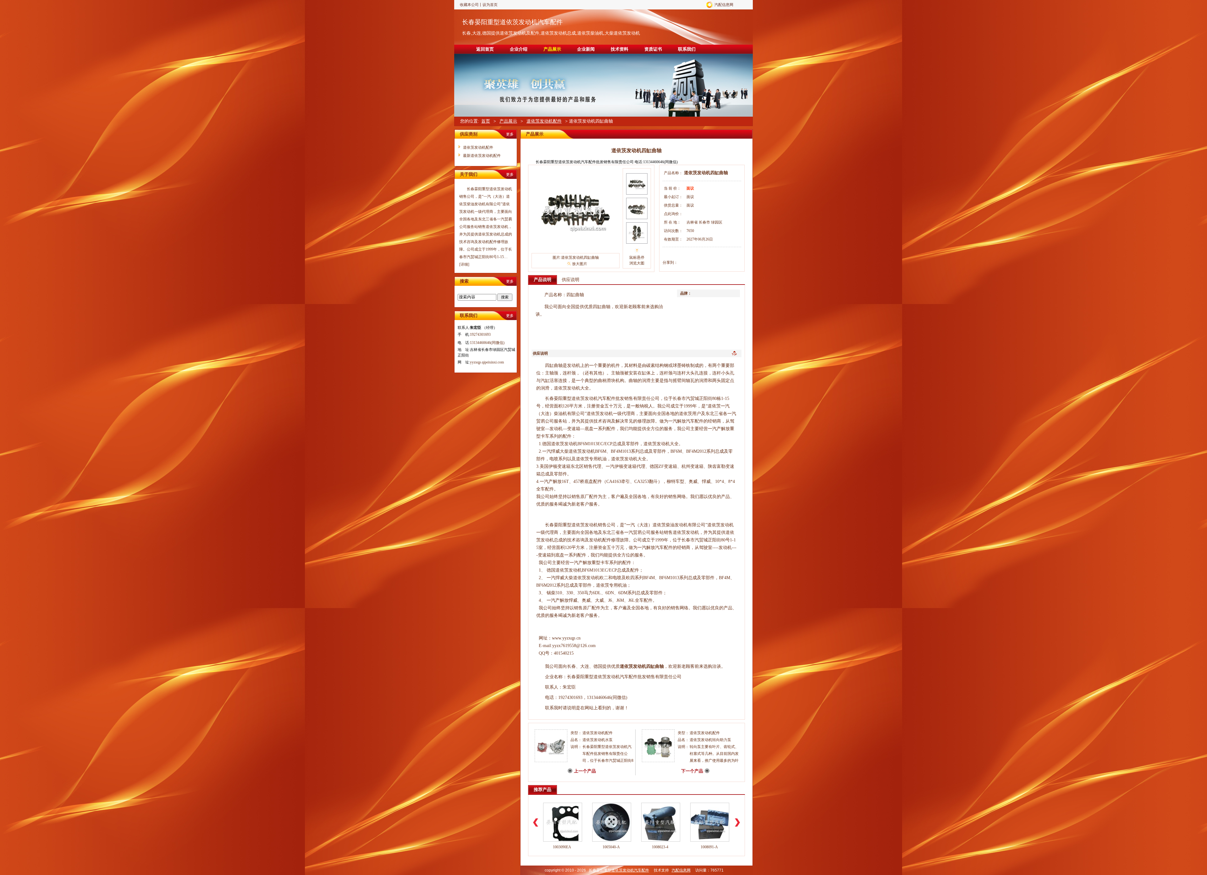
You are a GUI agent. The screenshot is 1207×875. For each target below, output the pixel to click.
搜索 (505, 297)
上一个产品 (585, 771)
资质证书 (653, 49)
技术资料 (619, 49)
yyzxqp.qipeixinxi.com (487, 362)
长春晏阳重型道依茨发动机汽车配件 (512, 22)
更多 (510, 134)
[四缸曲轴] (575, 247)
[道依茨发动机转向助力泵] (658, 761)
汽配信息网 (723, 5)
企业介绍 (518, 49)
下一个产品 (692, 771)
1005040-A (611, 847)
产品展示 (552, 49)
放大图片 (579, 264)
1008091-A (709, 847)
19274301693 (480, 334)
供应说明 (570, 279)
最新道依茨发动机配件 (482, 155)
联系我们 (687, 49)
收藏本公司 (469, 5)
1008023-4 (660, 847)
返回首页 (485, 49)
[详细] (464, 264)
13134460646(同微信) (487, 343)
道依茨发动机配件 (544, 121)
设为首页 (490, 5)
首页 (485, 121)
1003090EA (562, 847)
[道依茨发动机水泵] (551, 761)
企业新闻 (586, 49)
